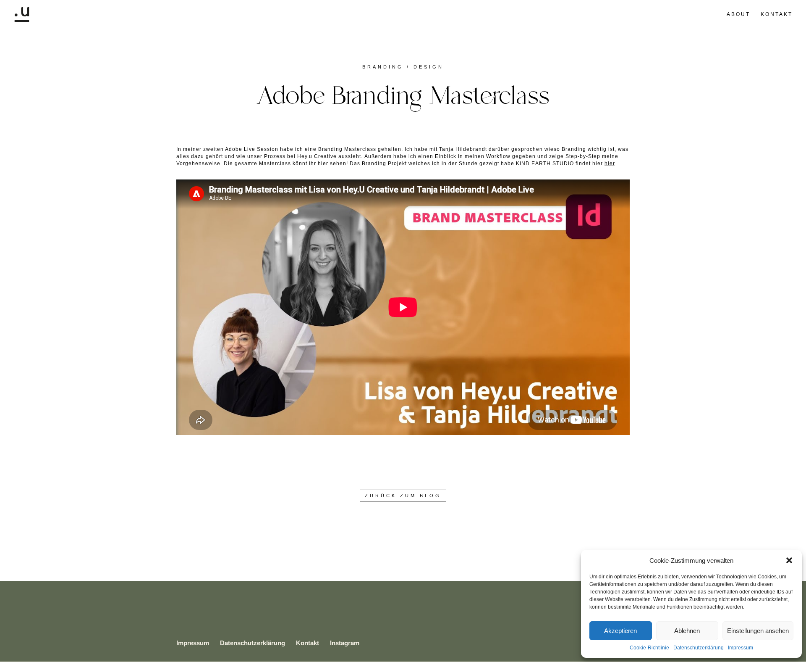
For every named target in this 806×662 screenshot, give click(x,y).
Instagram (344, 642)
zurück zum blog (403, 495)
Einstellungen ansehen (758, 630)
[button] (789, 560)
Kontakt (777, 14)
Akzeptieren (620, 630)
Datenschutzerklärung (698, 648)
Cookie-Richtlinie (649, 648)
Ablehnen (687, 630)
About (738, 14)
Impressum (740, 648)
